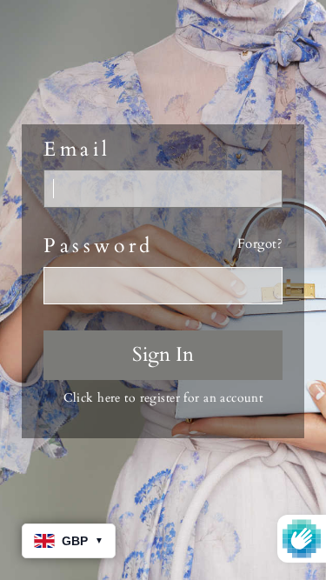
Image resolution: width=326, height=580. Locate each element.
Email (77, 149)
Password (98, 246)
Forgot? (260, 244)
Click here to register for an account (163, 398)
